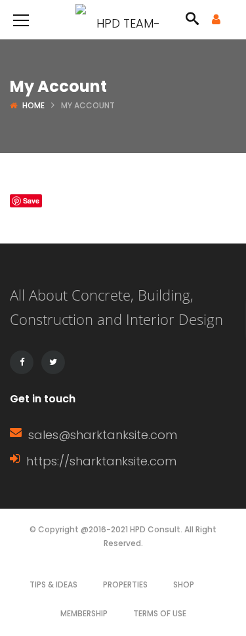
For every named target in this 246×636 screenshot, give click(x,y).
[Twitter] (53, 362)
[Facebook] (21, 362)
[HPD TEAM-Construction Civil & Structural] (123, 19)
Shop (183, 584)
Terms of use (159, 613)
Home (33, 105)
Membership (84, 613)
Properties (125, 584)
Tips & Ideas (53, 584)
